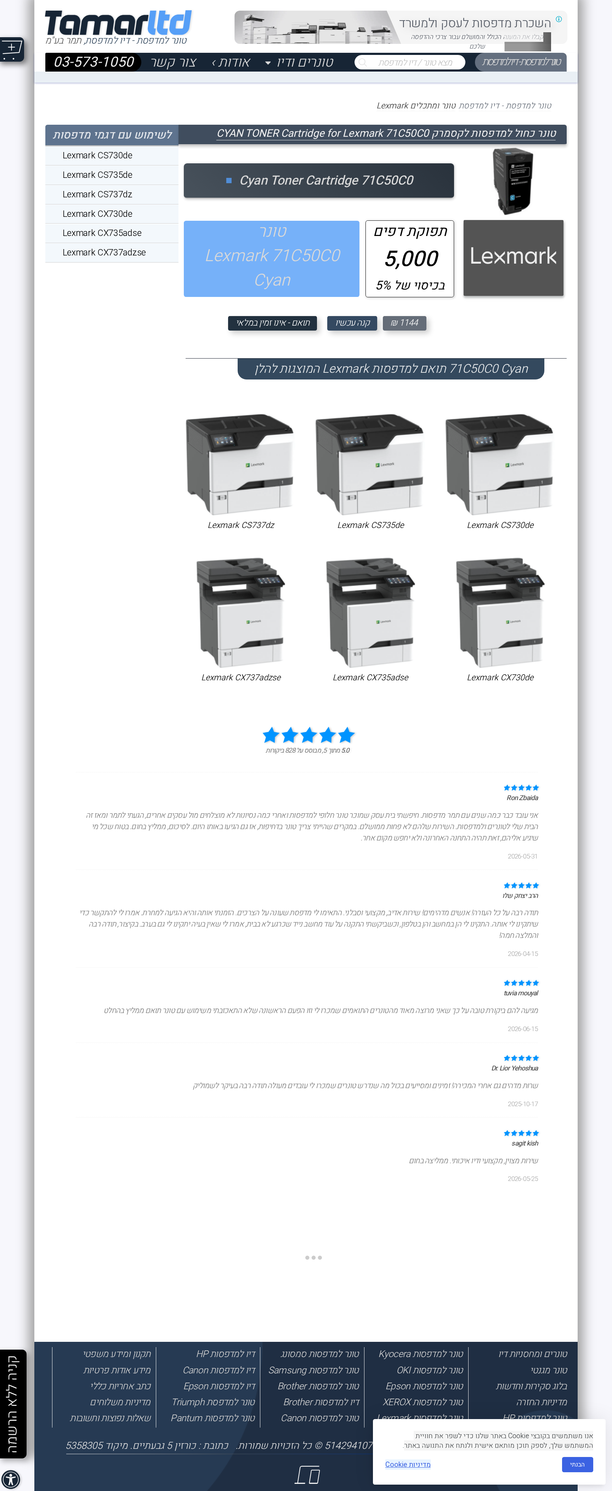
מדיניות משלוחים (120, 1402)
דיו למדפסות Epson (218, 1386)
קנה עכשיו (352, 323)
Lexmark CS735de (370, 525)
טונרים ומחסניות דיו (532, 1354)
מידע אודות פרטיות (117, 1370)
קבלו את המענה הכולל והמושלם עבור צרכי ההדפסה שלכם (477, 41)
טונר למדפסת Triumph (212, 1402)
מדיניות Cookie (408, 1464)
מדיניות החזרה (541, 1402)
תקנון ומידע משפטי (116, 1354)
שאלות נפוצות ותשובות (110, 1418)
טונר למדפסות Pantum (212, 1418)
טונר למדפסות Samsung (313, 1370)
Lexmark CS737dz (241, 525)
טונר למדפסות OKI (429, 1370)
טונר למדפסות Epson (424, 1386)
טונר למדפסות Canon (319, 1418)
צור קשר (172, 62)
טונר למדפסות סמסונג (319, 1354)
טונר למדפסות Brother (317, 1386)
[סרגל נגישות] (12, 1480)
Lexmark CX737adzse (240, 677)
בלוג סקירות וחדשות (531, 1386)
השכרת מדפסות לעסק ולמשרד (475, 23)
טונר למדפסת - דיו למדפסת (521, 62)
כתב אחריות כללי (120, 1386)
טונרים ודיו (304, 62)
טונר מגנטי (548, 1370)
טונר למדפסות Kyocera (420, 1354)
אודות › (230, 62)
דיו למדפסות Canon (218, 1370)
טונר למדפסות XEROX (422, 1402)
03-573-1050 (93, 62)
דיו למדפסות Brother (320, 1402)
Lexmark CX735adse (370, 677)
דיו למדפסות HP (225, 1354)
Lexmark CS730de (500, 525)
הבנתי (577, 1464)
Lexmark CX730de (500, 677)
